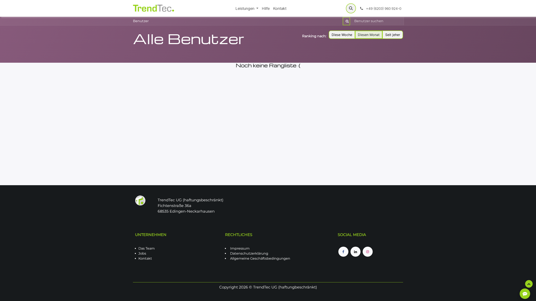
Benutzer (141, 21)
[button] (351, 8)
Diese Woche (342, 35)
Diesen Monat (369, 35)
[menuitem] (247, 8)
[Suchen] (346, 21)
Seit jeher (392, 35)
